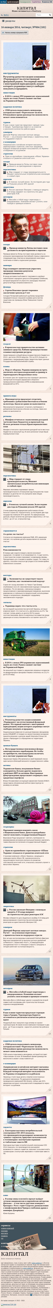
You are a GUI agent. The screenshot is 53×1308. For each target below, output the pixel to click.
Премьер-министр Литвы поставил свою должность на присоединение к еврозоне (24, 165)
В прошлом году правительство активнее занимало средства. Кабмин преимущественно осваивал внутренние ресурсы (25, 350)
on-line (3, 2)
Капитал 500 (47, 2)
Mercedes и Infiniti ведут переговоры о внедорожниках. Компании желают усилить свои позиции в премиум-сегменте (27, 202)
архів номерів (12, 2)
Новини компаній (7, 1228)
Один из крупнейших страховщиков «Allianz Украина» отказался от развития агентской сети (26, 157)
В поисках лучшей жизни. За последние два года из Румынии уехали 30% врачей (28, 183)
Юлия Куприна (9, 1213)
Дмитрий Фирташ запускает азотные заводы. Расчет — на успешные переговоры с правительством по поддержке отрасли (25, 137)
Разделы (10, 21)
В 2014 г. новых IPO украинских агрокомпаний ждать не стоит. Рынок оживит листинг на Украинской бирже (26, 98)
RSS (2, 1238)
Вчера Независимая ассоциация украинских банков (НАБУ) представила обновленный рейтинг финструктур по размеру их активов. (26, 783)
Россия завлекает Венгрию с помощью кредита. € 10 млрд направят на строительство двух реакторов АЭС (28, 192)
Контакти (4, 1233)
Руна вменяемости (12, 550)
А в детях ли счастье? (13, 534)
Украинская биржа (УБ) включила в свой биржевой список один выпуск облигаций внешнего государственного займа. (26, 760)
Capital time (36, 2)
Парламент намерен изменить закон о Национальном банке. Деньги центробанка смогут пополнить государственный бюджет (24, 832)
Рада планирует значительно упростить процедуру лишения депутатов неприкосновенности (22, 271)
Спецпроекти (25, 2)
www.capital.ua (37, 1263)
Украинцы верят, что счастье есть (21, 606)
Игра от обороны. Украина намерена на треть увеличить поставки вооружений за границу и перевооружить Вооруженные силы (25, 372)
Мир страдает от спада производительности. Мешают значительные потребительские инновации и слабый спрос (28, 174)
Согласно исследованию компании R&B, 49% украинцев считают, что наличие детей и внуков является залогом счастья (25, 539)
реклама (4, 1231)
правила (4, 1236)
